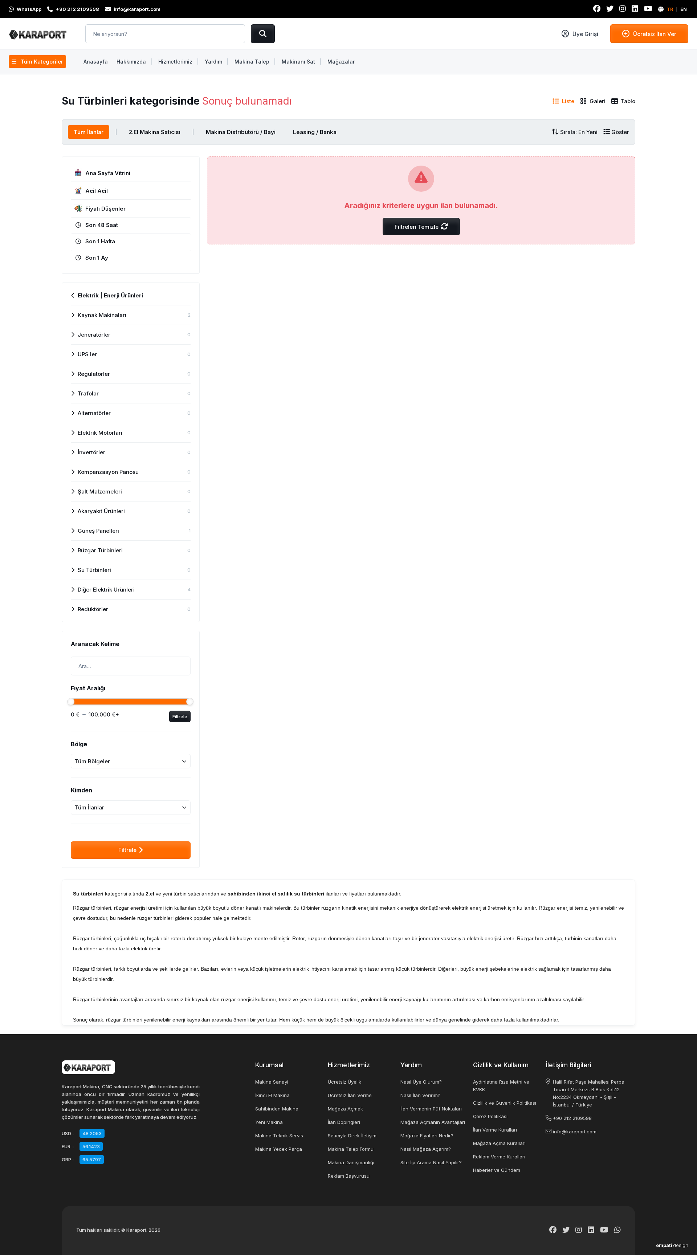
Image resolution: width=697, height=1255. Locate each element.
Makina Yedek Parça (278, 1149)
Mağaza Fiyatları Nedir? (426, 1135)
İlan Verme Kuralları (495, 1130)
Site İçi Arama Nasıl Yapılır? (431, 1162)
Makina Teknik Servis (279, 1135)
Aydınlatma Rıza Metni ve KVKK (501, 1085)
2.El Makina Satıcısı (154, 132)
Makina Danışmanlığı (351, 1162)
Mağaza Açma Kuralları (499, 1143)
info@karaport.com (574, 1131)
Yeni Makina (269, 1122)
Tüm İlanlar (88, 132)
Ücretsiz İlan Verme (350, 1095)
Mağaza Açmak (345, 1109)
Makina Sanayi (271, 1082)
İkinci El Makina (272, 1095)
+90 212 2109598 (572, 1118)
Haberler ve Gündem (496, 1170)
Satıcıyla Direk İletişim (352, 1135)
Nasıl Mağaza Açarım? (425, 1149)
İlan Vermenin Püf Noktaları (431, 1109)
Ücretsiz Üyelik (344, 1082)
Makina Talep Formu (351, 1149)
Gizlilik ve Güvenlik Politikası (504, 1103)
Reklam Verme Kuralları (499, 1156)
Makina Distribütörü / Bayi (241, 132)
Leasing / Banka (315, 132)
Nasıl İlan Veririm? (420, 1095)
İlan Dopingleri (344, 1122)
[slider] (70, 701)
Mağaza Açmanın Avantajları (432, 1122)
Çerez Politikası (490, 1116)
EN (683, 9)
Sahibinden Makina (276, 1109)
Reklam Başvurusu (349, 1176)
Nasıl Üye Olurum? (421, 1082)
